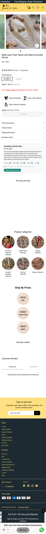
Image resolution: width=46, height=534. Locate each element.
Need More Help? (7, 137)
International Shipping (8, 470)
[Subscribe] (37, 413)
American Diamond (7, 437)
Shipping (4, 110)
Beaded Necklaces (7, 440)
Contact (4, 473)
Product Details (7, 128)
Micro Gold (5, 445)
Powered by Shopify (23, 507)
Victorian (4, 443)
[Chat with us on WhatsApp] (42, 530)
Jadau (3, 435)
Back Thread (8, 79)
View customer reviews (12, 170)
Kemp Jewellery (6, 429)
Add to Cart (23, 530)
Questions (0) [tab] (34, 367)
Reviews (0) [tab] (12, 367)
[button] (6, 70)
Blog (3, 475)
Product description (8, 123)
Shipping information (8, 133)
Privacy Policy (6, 459)
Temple (4, 427)
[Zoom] (37, 46)
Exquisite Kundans (7, 432)
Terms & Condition (7, 462)
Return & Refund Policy (8, 464)
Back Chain (19, 79)
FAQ (3, 456)
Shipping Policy (6, 467)
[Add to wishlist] (5, 187)
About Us (4, 454)
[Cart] (37, 7)
